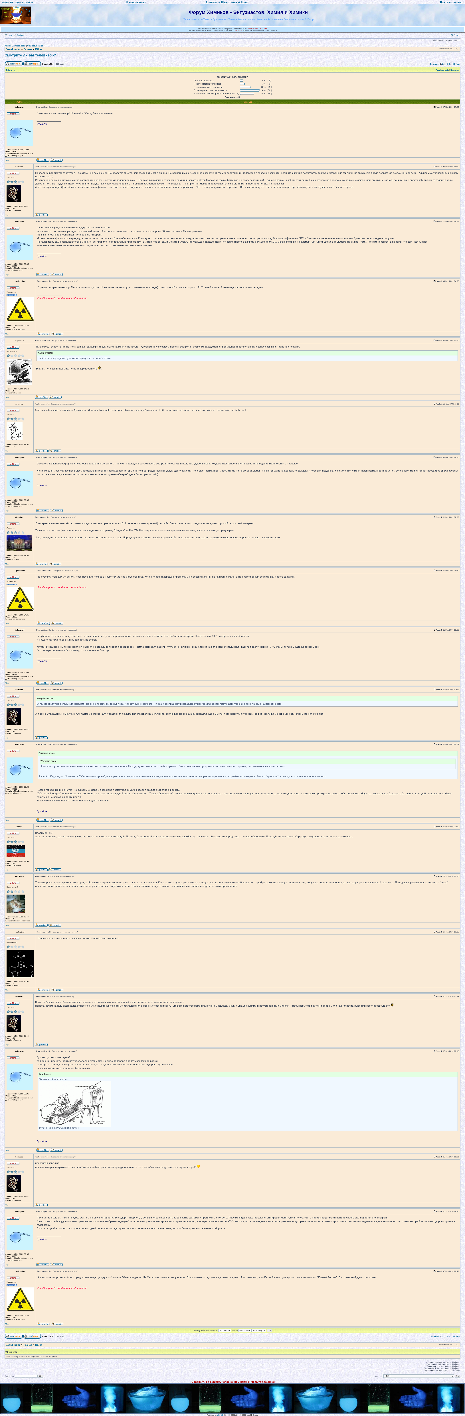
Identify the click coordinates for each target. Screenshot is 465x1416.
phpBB (220, 1415)
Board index (13, 49)
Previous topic (442, 70)
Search (456, 35)
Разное (27, 49)
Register (20, 35)
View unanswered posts (15, 46)
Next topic (454, 70)
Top (7, 160)
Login (9, 35)
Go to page (435, 64)
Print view (10, 70)
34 (454, 64)
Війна (38, 49)
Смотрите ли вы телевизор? (30, 55)
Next (458, 64)
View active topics (35, 46)
